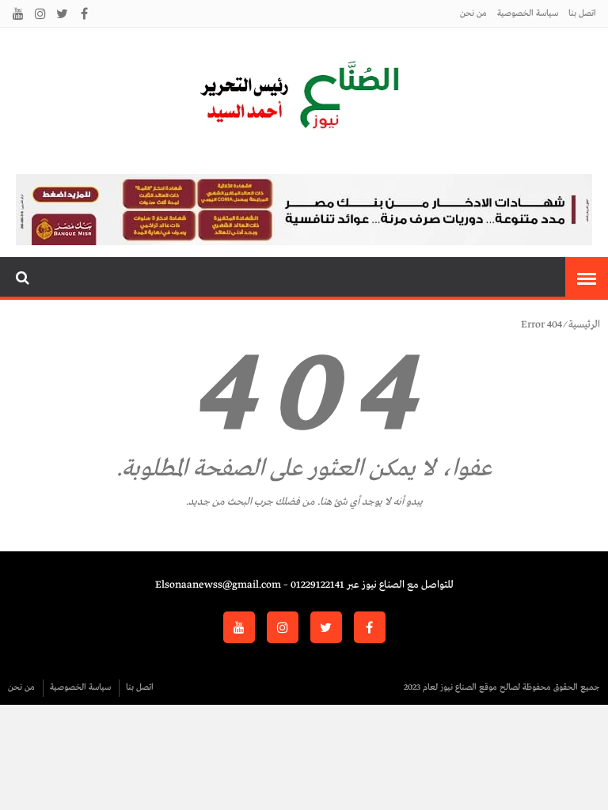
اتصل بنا (582, 13)
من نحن (473, 13)
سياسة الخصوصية (527, 13)
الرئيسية (584, 324)
